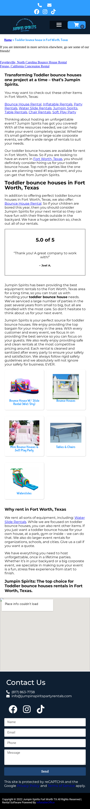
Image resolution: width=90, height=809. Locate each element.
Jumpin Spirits (65, 108)
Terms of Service (61, 786)
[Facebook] (36, 11)
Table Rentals (16, 112)
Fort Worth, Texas (47, 159)
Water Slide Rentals (35, 108)
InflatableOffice (45, 802)
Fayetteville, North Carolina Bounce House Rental (33, 62)
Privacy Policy (28, 786)
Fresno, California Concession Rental (24, 66)
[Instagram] (45, 11)
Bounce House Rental (23, 104)
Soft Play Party (64, 112)
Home (8, 40)
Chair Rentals (40, 112)
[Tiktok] (53, 11)
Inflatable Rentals (57, 104)
